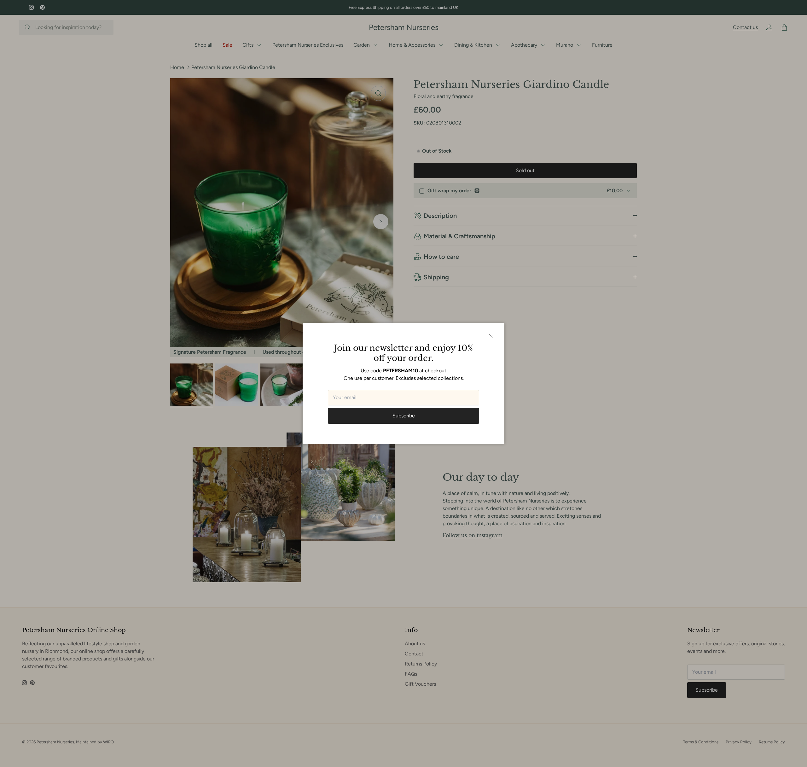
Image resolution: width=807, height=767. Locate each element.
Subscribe (403, 416)
